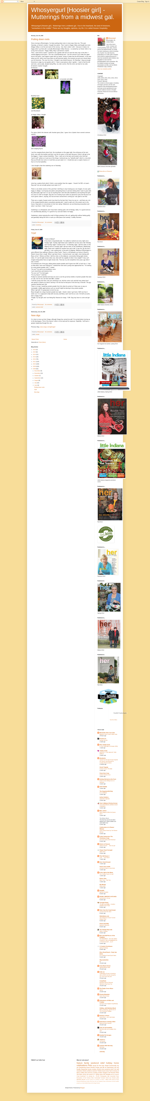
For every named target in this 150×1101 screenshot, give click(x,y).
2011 (34, 361)
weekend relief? (109, 1069)
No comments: (49, 222)
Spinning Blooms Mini (105, 967)
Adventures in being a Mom (107, 1021)
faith (108, 1076)
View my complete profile (104, 69)
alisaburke (103, 758)
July (35, 383)
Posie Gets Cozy (104, 773)
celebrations (82, 1065)
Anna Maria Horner (105, 966)
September (37, 378)
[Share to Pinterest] (63, 222)
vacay (94, 1065)
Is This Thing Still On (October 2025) (109, 746)
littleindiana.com (104, 916)
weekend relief (39, 307)
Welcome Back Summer (106, 1023)
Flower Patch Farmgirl (106, 850)
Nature (80, 1063)
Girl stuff (116, 1069)
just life (102, 1067)
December (37, 371)
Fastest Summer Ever (105, 774)
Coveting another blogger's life (101, 1072)
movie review (92, 1069)
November (37, 373)
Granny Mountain (104, 994)
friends (92, 1067)
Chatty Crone (103, 750)
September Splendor (105, 798)
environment (109, 1081)
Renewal (113, 1072)
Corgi (78, 1076)
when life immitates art (106, 1074)
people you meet (81, 1083)
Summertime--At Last (105, 898)
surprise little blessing (106, 1045)
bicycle (83, 1079)
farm (103, 1069)
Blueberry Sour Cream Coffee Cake (108, 734)
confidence (90, 1071)
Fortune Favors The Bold (106, 768)
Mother (100, 1071)
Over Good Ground (105, 862)
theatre (98, 1083)
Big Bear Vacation (104, 892)
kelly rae (102, 972)
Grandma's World (81, 1071)
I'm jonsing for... (91, 1076)
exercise (89, 1072)
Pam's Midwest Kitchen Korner (109, 803)
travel (88, 1067)
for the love (100, 1065)
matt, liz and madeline (106, 1027)
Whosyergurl (112, 38)
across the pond (87, 1074)
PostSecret (103, 738)
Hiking (97, 1074)
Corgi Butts (103, 981)
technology (93, 1083)
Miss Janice (103, 810)
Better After (103, 878)
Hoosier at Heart (104, 1015)
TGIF (33, 233)
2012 (34, 359)
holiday (109, 1063)
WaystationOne (104, 960)
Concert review (89, 1079)
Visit (113, 719)
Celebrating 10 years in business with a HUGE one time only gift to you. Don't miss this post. (108, 975)
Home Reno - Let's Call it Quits (107, 1017)
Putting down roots (40, 39)
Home (65, 339)
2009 (34, 366)
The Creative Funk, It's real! (106, 874)
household (112, 1076)
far (100, 961)
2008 (34, 368)
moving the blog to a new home (107, 868)
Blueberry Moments (104, 925)
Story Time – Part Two (105, 880)
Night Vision (102, 851)
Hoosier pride (115, 1077)
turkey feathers (104, 797)
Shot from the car (94, 1081)
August (36, 380)
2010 (34, 364)
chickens (99, 1069)
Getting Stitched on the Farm (108, 779)
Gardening (38, 224)
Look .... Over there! (105, 857)
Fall (110, 1071)
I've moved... (103, 1041)
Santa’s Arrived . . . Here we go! (107, 845)
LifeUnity (102, 1051)
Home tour (108, 1077)
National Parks (115, 1079)
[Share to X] (59, 222)
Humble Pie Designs (105, 1035)
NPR (110, 1079)
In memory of (115, 1071)
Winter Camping (103, 931)
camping (101, 1081)
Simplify (102, 890)
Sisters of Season (105, 844)
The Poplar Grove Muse (106, 988)
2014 (34, 354)
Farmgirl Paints (104, 902)
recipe (97, 1067)
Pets (90, 1065)
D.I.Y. (93, 1074)
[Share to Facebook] (61, 222)
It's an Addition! (103, 792)
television (79, 1079)
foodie (79, 1069)
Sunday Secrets (104, 740)
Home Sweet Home (104, 996)
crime (104, 1081)
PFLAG (97, 1076)
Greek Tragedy (104, 767)
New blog (102, 1047)
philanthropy (88, 1083)
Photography (103, 1076)
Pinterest (79, 1081)
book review (105, 1071)
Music (78, 1072)
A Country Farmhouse (106, 946)
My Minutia (103, 884)
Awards (117, 1074)
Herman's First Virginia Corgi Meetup (109, 1003)
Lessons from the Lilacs (105, 911)
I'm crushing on (97, 1079)
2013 (34, 357)
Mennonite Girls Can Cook (107, 732)
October (36, 375)
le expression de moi (112, 1067)
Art (114, 1074)
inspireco (102, 1039)
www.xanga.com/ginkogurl (47, 327)
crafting (82, 1072)
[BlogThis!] (58, 222)
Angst (107, 1065)
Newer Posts (35, 339)
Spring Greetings (104, 947)
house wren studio (105, 866)
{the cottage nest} (105, 744)
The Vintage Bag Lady (106, 929)
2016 (34, 349)
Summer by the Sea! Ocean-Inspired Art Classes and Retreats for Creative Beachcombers (109, 761)
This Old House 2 (104, 856)
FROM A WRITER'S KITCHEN (108, 896)
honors (113, 1081)
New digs (35, 315)
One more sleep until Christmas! (108, 839)
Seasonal (84, 1069)
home (116, 1063)
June (35, 385)
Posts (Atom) (42, 342)
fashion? (95, 1071)
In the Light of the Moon (106, 872)
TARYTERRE (103, 786)
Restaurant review (85, 1081)
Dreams (103, 1077)
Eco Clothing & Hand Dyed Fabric (108, 955)
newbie (37, 334)
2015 (34, 352)
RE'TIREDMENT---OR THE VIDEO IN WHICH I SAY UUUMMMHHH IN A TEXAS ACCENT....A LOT (108, 940)
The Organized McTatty (106, 791)
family (86, 1063)
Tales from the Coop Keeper (108, 910)
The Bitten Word (104, 818)
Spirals (101, 990)
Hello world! (102, 886)
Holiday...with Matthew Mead (108, 1008)
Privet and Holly (104, 923)
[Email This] (56, 222)
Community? (97, 1077)
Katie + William (105, 1079)
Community (112, 1065)
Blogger (82, 1088)
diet (86, 1072)
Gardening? (83, 1076)
